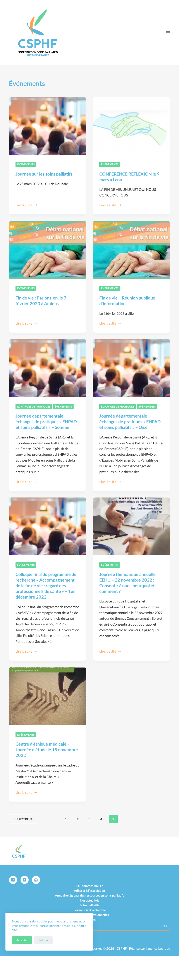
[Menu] (168, 33)
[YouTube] (25, 880)
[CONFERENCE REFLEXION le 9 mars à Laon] (131, 126)
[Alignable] (36, 880)
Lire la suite (23, 205)
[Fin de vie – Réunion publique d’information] (131, 250)
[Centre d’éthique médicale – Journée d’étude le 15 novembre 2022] (47, 696)
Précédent (24, 819)
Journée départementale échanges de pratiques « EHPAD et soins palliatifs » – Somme (46, 421)
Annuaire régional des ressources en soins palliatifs (89, 895)
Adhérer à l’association (89, 890)
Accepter (22, 940)
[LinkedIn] (13, 880)
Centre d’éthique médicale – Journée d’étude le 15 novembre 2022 (46, 749)
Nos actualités (89, 900)
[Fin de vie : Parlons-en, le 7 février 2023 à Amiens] (47, 250)
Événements (25, 164)
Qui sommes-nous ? (89, 886)
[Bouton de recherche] (166, 926)
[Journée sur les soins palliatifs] (47, 126)
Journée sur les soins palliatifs (43, 173)
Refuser (43, 940)
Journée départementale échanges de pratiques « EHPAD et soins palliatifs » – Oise (130, 421)
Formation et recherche (90, 910)
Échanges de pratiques (33, 406)
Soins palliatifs (90, 905)
